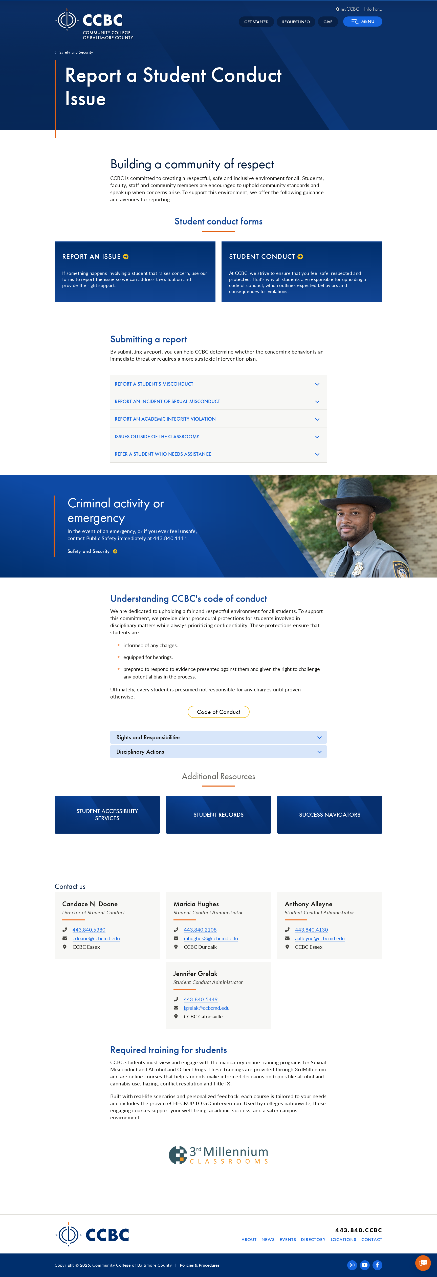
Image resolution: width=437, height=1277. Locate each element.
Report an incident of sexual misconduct (167, 401)
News (268, 1239)
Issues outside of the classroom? (157, 436)
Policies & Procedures (200, 1265)
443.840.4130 (311, 929)
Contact (371, 1239)
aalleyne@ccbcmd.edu (320, 938)
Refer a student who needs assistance (163, 454)
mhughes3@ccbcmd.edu (211, 938)
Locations (343, 1239)
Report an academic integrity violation (165, 419)
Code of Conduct (218, 712)
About (249, 1239)
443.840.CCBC (358, 1230)
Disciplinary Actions (140, 751)
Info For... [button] (373, 9)
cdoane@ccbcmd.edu (96, 938)
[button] (362, 21)
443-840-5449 (201, 999)
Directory (313, 1239)
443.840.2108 (200, 929)
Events (288, 1239)
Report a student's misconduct (154, 384)
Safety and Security (76, 52)
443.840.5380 (89, 929)
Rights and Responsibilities (148, 737)
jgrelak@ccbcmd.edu (207, 1007)
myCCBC (350, 9)
